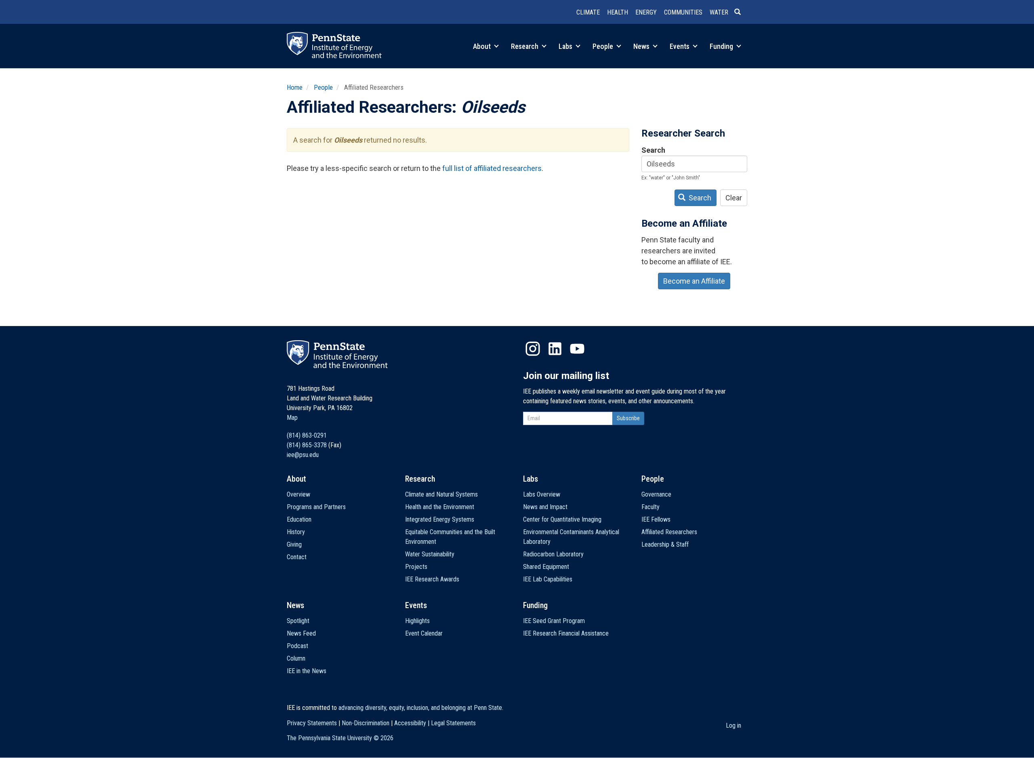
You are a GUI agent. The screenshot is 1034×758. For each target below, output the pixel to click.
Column (296, 658)
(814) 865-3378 (307, 445)
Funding (722, 46)
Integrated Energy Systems (439, 519)
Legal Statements (453, 723)
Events (680, 46)
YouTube (577, 348)
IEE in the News (306, 671)
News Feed (301, 633)
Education (299, 519)
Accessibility (410, 723)
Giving (294, 544)
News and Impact (545, 507)
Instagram (532, 348)
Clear (733, 198)
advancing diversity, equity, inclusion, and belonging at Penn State (420, 708)
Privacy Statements (312, 723)
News (642, 46)
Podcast (297, 646)
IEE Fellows (655, 519)
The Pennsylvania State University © (340, 738)
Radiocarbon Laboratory (553, 554)
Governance (656, 494)
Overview (298, 494)
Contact (297, 557)
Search (653, 150)
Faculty (650, 507)
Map (292, 417)
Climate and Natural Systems (441, 494)
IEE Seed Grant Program (554, 621)
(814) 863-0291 (307, 435)
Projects (416, 567)
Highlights (417, 621)
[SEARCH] (740, 12)
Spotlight (298, 621)
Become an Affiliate (694, 281)
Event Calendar (424, 633)
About (482, 46)
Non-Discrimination (365, 723)
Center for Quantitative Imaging (562, 519)
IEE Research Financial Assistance (566, 633)
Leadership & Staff (665, 544)
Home (295, 87)
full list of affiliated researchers (492, 168)
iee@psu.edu (303, 455)
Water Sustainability (429, 554)
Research (525, 46)
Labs (566, 46)
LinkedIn (554, 348)
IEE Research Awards (432, 579)
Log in (733, 725)
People (604, 46)
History (296, 532)
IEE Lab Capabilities (547, 579)
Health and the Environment (439, 507)
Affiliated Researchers (669, 532)
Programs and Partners (316, 507)
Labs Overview (541, 494)
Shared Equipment (546, 567)
